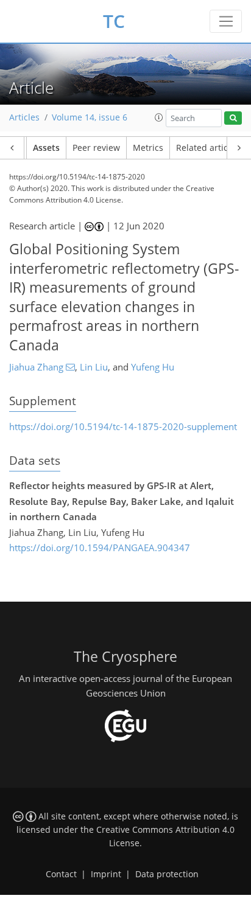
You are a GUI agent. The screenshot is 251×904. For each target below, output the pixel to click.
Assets (46, 147)
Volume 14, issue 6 (89, 117)
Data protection (167, 874)
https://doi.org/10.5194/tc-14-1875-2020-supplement (123, 426)
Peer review (96, 147)
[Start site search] (233, 118)
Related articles (207, 147)
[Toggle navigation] (226, 21)
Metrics (148, 147)
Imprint (106, 874)
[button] (159, 117)
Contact (61, 874)
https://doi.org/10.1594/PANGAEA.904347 (99, 547)
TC (114, 21)
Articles (24, 117)
